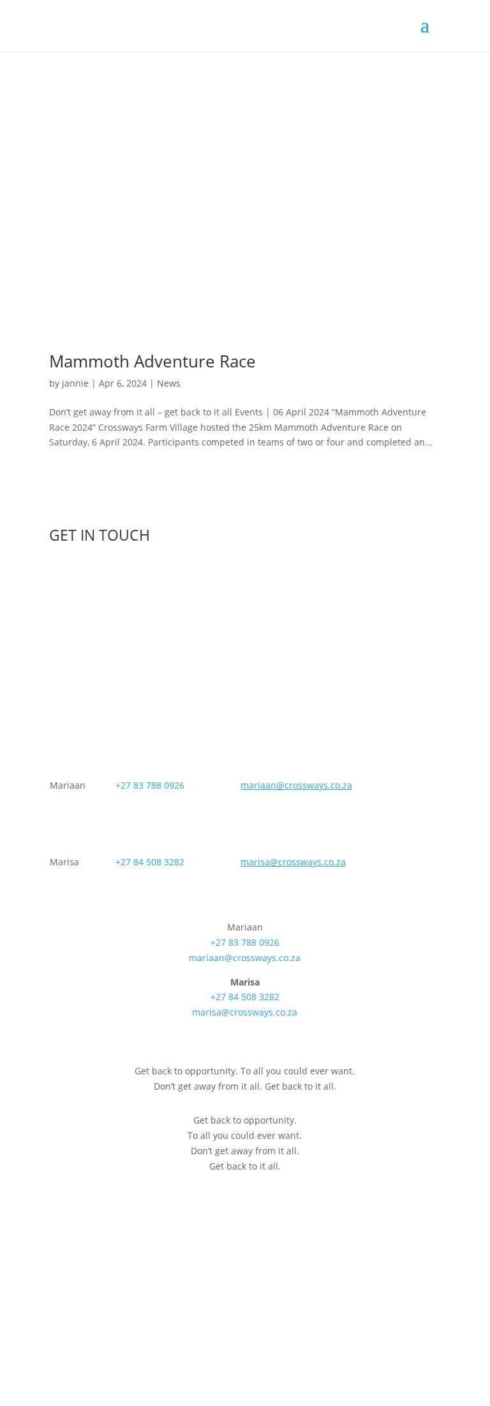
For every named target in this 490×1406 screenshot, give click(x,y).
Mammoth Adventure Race (152, 361)
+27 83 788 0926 (149, 785)
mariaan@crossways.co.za (245, 958)
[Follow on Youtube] (430, 1339)
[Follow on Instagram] (405, 1339)
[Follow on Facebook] (379, 1339)
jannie (75, 383)
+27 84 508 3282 (149, 862)
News (169, 383)
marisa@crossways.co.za (244, 1012)
